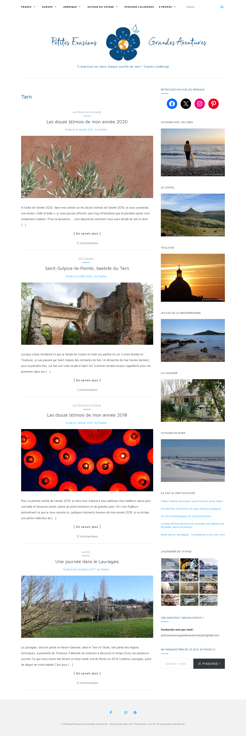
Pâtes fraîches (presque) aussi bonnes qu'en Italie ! (192, 501)
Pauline (103, 129)
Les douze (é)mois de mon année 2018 (87, 415)
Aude (86, 552)
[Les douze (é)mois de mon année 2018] (87, 460)
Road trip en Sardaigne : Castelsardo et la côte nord (193, 534)
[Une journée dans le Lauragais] (87, 607)
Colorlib (151, 724)
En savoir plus (87, 233)
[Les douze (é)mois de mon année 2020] (87, 167)
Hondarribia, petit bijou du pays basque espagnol (191, 508)
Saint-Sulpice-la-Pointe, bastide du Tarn (87, 268)
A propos (165, 6)
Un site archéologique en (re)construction (186, 516)
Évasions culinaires (139, 6)
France (26, 6)
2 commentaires (87, 389)
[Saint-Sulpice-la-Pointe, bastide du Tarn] (87, 314)
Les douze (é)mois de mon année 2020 (87, 121)
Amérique (70, 6)
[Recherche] (222, 6)
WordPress (178, 724)
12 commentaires (87, 243)
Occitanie (85, 258)
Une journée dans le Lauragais (87, 561)
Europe (47, 6)
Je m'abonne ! (209, 663)
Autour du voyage (100, 6)
